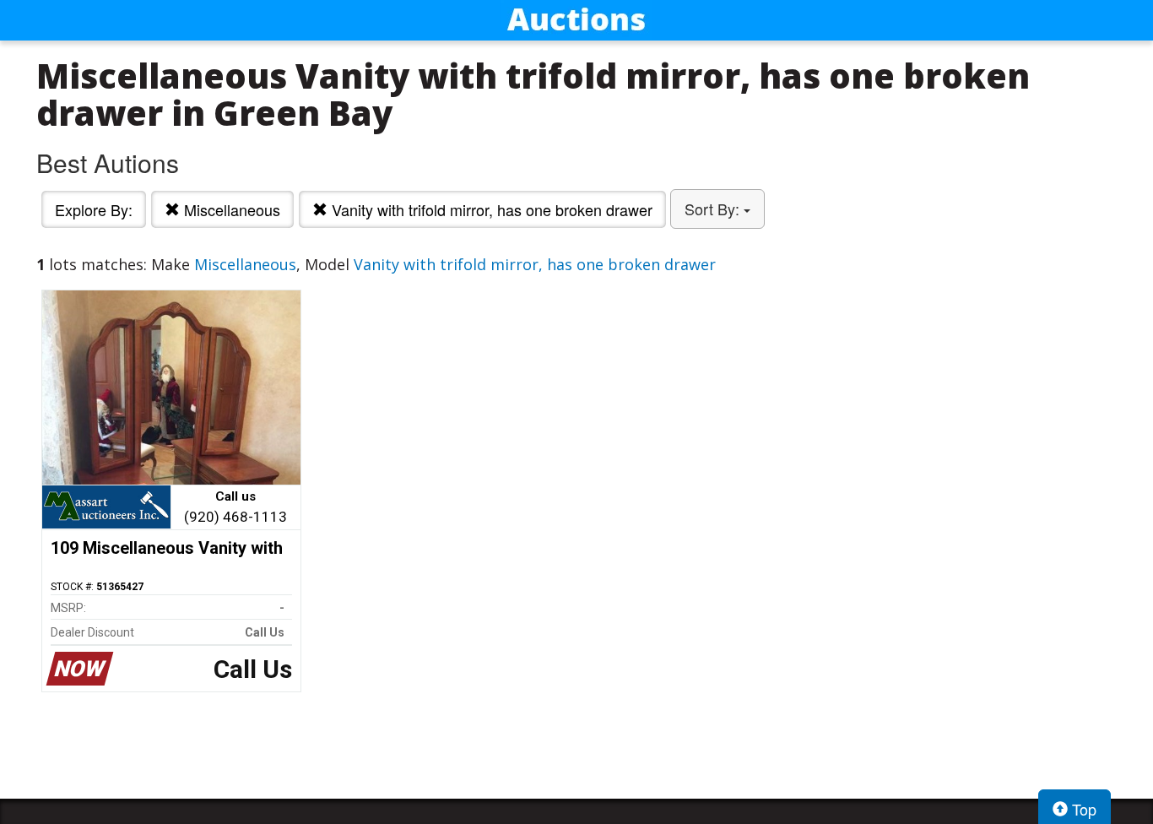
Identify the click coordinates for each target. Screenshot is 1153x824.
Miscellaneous (230, 209)
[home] (576, 20)
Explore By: (94, 209)
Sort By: (714, 209)
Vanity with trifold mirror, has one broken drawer (489, 209)
